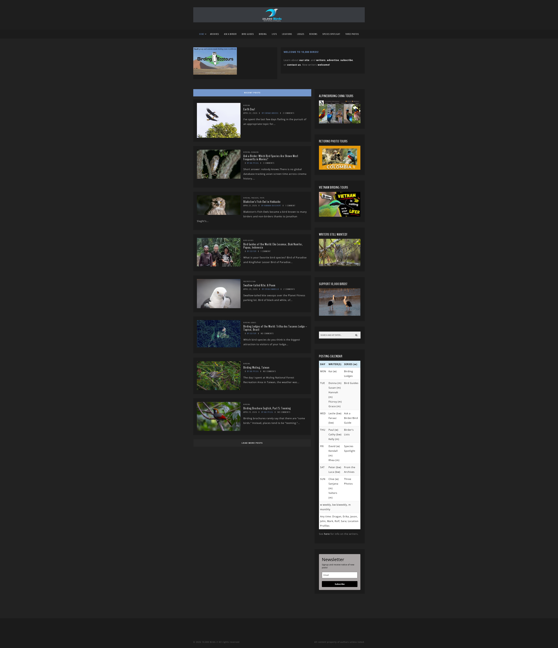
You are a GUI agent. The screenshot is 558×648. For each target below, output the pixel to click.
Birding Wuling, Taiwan (256, 367)
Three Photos (352, 34)
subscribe (346, 60)
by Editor (251, 251)
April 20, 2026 (250, 289)
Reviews (313, 34)
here (327, 534)
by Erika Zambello (270, 289)
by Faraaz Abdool (270, 113)
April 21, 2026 (250, 205)
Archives (214, 34)
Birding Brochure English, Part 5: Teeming (267, 408)
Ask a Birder (230, 34)
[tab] (251, 92)
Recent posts (252, 92)
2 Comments (288, 113)
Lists (274, 34)
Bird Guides (248, 34)
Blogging (255, 152)
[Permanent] (218, 136)
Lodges (300, 34)
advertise (333, 60)
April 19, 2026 (250, 412)
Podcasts (255, 198)
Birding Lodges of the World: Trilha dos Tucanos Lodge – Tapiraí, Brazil (275, 328)
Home (201, 34)
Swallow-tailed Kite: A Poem (259, 285)
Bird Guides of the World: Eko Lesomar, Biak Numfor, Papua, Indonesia (273, 246)
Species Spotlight (331, 34)
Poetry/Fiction (249, 281)
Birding (263, 34)
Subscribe (340, 584)
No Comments (267, 333)
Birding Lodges (249, 322)
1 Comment (290, 205)
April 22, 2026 (250, 113)
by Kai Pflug (253, 163)
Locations (287, 34)
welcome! (324, 64)
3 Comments (268, 163)
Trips (262, 198)
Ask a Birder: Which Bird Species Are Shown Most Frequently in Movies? (270, 157)
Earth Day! (249, 109)
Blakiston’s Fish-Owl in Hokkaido (261, 202)
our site (304, 60)
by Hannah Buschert (271, 205)
